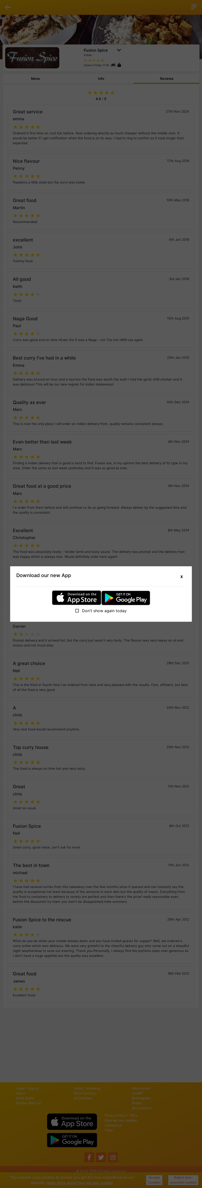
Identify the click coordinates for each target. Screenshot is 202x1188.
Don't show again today (104, 610)
